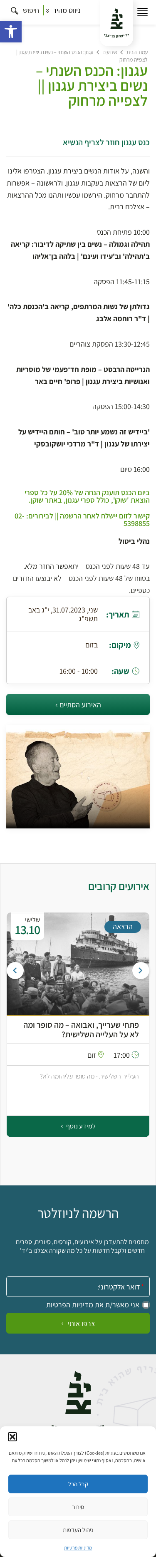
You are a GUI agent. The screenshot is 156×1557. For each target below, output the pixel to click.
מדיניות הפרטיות (69, 1305)
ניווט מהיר (66, 10)
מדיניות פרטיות (78, 1548)
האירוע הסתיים (80, 704)
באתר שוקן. (45, 500)
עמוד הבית (137, 52)
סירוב (78, 1507)
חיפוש (30, 10)
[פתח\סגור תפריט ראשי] (142, 12)
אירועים (109, 52)
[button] (11, 31)
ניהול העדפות (78, 1530)
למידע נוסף (80, 1126)
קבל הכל (78, 1484)
